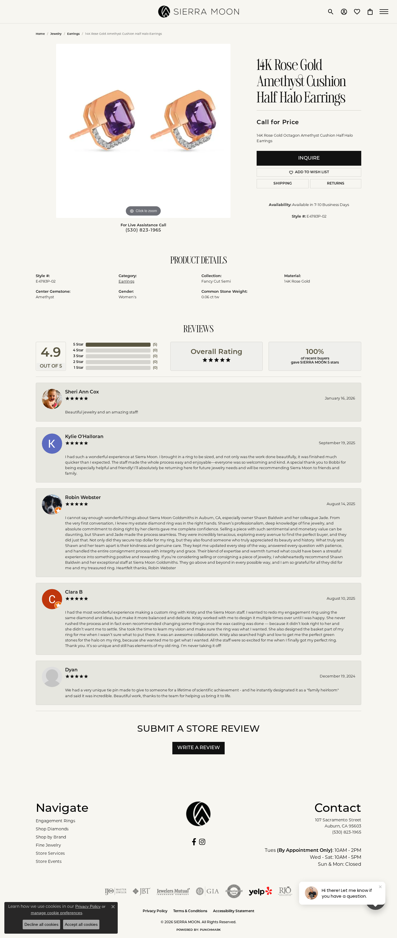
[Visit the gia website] (207, 891)
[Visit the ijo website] (115, 891)
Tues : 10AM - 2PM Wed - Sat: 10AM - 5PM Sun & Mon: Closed (313, 857)
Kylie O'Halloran (84, 437)
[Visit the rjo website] (285, 891)
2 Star (78, 362)
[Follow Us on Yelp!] (260, 891)
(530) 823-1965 (143, 230)
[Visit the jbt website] (141, 891)
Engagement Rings (55, 821)
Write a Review (198, 748)
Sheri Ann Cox (82, 392)
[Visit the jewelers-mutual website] (173, 891)
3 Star (78, 356)
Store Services (50, 854)
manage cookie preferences (56, 912)
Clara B (74, 592)
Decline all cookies (41, 924)
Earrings (73, 34)
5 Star (78, 344)
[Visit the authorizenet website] (234, 891)
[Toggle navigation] (385, 11)
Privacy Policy (155, 911)
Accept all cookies (81, 924)
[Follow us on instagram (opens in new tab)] (202, 841)
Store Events (49, 862)
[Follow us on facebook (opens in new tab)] (194, 841)
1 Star (78, 368)
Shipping (282, 183)
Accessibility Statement (233, 911)
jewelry (56, 34)
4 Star (78, 350)
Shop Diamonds (52, 829)
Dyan (71, 670)
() (155, 344)
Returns (335, 183)
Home (40, 34)
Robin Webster (83, 498)
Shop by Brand (51, 837)
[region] (143, 131)
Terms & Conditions (190, 911)
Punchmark (210, 930)
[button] (331, 11)
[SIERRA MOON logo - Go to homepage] (198, 11)
